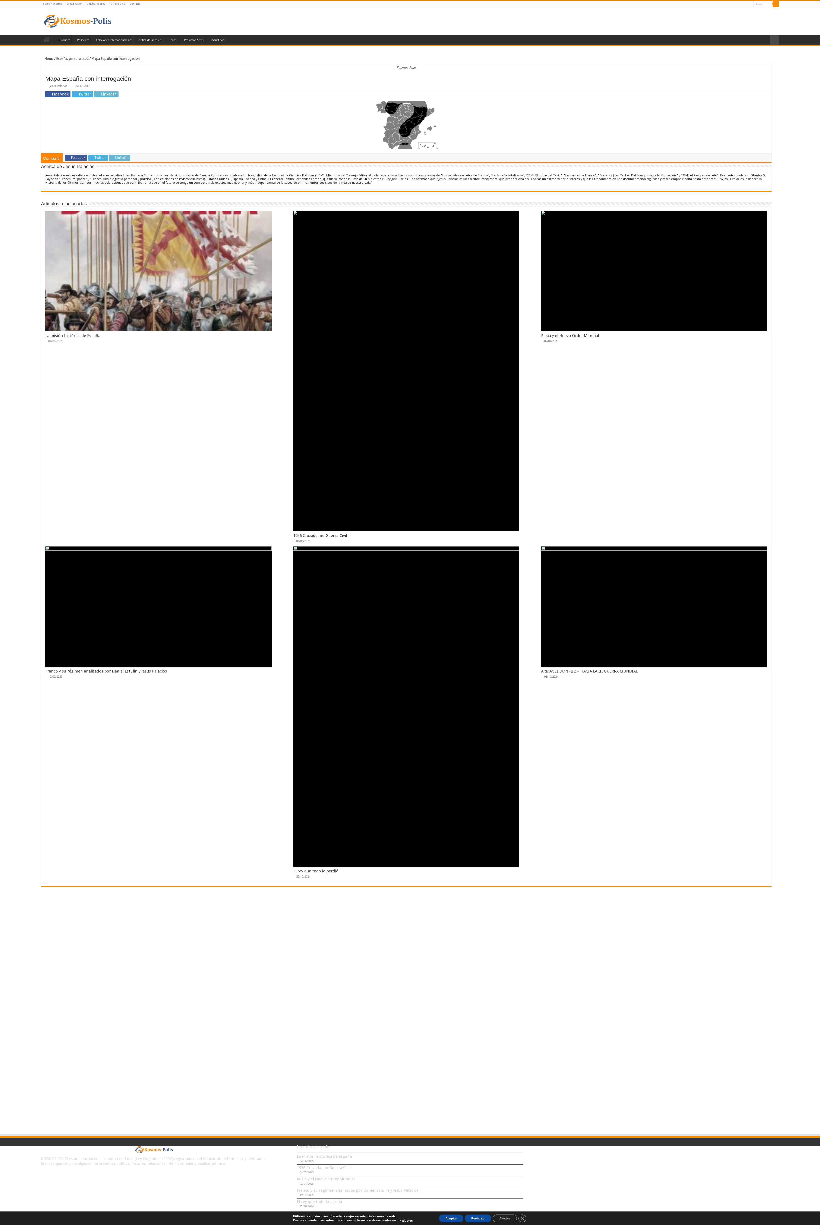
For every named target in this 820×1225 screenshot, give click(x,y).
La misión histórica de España (72, 335)
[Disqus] (406, 953)
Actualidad (217, 40)
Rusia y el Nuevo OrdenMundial (570, 335)
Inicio (46, 39)
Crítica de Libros (149, 40)
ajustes (407, 1220)
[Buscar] (776, 4)
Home (49, 59)
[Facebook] (738, 4)
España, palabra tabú (72, 59)
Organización (74, 3)
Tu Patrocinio (117, 3)
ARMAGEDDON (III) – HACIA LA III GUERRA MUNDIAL (589, 671)
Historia (62, 40)
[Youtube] (750, 4)
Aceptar (451, 1218)
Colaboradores (96, 3)
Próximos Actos (194, 40)
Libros (172, 40)
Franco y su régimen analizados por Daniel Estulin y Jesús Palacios (106, 671)
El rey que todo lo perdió (315, 871)
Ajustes (504, 1218)
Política (81, 40)
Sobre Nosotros (52, 3)
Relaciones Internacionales (112, 40)
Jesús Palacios (58, 86)
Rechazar (478, 1218)
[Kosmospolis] (77, 21)
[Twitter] (742, 4)
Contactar (136, 3)
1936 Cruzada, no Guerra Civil (320, 535)
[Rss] (734, 4)
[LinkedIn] (746, 4)
